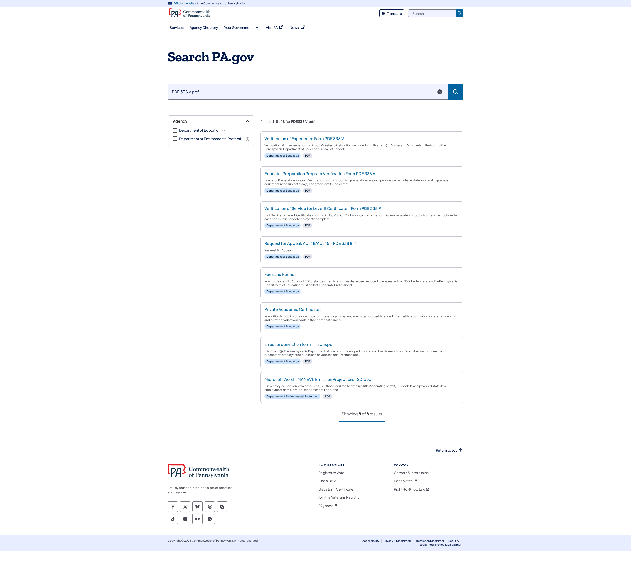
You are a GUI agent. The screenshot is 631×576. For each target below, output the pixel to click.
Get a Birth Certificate (335, 489)
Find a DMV (327, 481)
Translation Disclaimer (430, 540)
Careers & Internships (411, 473)
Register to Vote (331, 473)
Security (453, 540)
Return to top (446, 450)
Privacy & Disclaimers (398, 540)
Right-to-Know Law (409, 489)
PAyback (325, 506)
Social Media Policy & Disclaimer (440, 544)
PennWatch (403, 481)
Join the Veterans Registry (339, 497)
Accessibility (370, 540)
